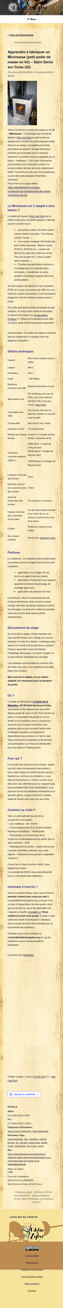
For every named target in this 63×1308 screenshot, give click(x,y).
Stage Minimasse (40, 1131)
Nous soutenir (32, 1283)
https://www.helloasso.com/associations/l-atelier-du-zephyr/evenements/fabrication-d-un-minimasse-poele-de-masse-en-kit (29, 1157)
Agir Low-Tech (24, 137)
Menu (33, 19)
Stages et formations (32, 1269)
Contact (32, 1290)
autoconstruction (15, 1139)
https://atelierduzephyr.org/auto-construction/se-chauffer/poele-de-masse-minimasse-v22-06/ (29, 191)
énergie (11, 1142)
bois (26, 1139)
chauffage (33, 1139)
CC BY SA (39, 1076)
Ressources (32, 1262)
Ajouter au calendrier (24, 1094)
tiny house (31, 1145)
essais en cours (47, 537)
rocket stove (20, 1145)
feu (17, 1142)
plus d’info (40, 404)
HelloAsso (28, 955)
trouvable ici (34, 912)
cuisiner (42, 1139)
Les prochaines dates (32, 1276)
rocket (10, 1145)
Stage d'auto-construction (19, 1131)
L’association (32, 1255)
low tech (24, 1142)
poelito (44, 1142)
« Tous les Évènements (20, 35)
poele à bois (34, 1142)
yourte (41, 1145)
